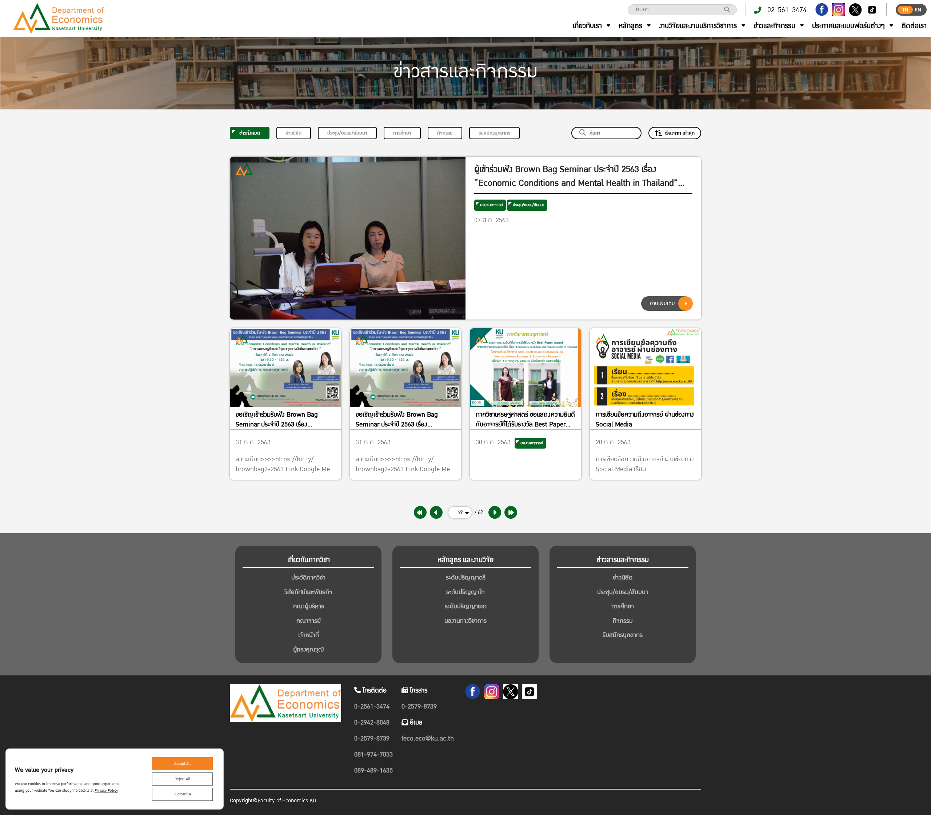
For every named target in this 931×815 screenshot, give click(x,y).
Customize (182, 794)
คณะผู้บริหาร (308, 606)
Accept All (182, 763)
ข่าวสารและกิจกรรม (623, 560)
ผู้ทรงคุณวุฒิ (308, 649)
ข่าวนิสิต (293, 133)
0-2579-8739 (371, 738)
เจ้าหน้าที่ (308, 635)
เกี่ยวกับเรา (587, 26)
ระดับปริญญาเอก (466, 606)
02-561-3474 (787, 10)
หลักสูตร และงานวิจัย (465, 560)
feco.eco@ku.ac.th (427, 738)
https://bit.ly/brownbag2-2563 (274, 464)
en (918, 10)
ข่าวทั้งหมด (249, 133)
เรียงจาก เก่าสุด (680, 133)
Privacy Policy (106, 790)
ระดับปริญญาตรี (466, 577)
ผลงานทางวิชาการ (465, 620)
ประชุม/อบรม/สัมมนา (347, 133)
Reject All (182, 779)
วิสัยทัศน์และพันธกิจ (308, 592)
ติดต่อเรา (914, 26)
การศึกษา (402, 133)
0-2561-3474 (371, 706)
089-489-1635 (373, 770)
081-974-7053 (373, 754)
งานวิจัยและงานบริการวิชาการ (698, 26)
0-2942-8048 (371, 722)
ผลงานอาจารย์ (491, 204)
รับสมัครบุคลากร (494, 133)
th (905, 10)
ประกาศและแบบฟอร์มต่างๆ (848, 26)
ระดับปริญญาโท (465, 592)
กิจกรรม (445, 133)
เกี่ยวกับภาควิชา (308, 560)
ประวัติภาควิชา (308, 577)
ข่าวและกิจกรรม (774, 26)
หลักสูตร (630, 26)
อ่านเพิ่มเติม (662, 303)
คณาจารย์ (308, 620)
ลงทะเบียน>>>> (255, 459)
